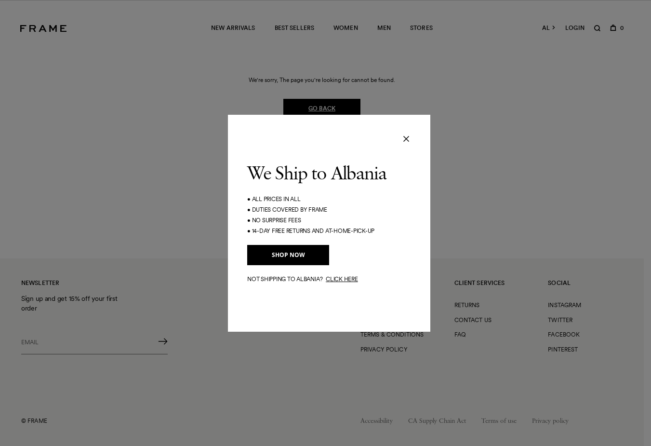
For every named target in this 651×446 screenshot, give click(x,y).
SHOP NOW (288, 255)
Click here (342, 279)
